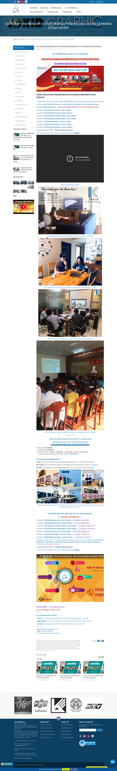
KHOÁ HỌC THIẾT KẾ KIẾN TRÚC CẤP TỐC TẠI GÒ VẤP (23, 147)
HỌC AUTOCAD (19, 72)
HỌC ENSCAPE (18, 100)
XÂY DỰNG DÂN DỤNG (20, 125)
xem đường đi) (89, 462)
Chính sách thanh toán (46, 725)
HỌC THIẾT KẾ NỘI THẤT (21, 52)
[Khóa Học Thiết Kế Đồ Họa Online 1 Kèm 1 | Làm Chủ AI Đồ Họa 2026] (31, 182)
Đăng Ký (65, 769)
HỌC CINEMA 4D (19, 108)
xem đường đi (93, 465)
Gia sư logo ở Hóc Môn (49, 650)
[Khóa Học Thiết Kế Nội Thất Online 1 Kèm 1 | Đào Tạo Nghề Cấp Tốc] (16, 191)
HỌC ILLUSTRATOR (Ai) (21, 68)
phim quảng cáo (67, 12)
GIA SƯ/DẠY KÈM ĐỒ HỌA (21, 117)
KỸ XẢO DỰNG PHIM (20, 121)
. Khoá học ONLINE (43, 130)
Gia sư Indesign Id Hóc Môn (48, 647)
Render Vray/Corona (49, 107)
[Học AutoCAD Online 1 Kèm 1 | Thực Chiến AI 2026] (23, 191)
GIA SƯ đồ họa (44, 8)
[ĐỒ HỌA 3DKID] (15, 8)
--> (63, 130)
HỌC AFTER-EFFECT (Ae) (21, 104)
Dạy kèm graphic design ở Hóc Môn (47, 640)
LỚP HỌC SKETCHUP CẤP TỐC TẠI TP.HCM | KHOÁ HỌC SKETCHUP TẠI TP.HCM (23, 158)
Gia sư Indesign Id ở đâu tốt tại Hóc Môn (63, 648)
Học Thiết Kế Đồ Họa (66, 725)
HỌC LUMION (18, 88)
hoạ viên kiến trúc (52, 12)
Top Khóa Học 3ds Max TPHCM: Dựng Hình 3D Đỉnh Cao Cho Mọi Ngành (22, 169)
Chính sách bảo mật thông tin (48, 734)
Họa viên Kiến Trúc (66, 731)
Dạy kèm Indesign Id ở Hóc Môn (60, 642)
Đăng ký (92, 1)
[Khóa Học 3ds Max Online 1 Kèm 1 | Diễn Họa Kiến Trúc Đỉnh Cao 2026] (23, 182)
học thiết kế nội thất (36, 12)
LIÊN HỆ (78, 12)
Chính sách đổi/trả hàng (47, 731)
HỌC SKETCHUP (19, 76)
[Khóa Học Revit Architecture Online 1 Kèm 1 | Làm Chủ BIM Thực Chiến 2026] (31, 186)
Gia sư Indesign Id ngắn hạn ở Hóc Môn (64, 647)
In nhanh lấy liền (56, 8)
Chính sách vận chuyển (47, 728)
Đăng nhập (100, 1)
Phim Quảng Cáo (65, 734)
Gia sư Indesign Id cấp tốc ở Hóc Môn (55, 645)
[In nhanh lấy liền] (63, 8)
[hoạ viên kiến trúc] (60, 12)
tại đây (77, 133)
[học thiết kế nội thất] (45, 12)
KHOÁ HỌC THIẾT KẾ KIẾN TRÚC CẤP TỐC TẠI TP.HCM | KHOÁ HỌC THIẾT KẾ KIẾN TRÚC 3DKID (23, 136)
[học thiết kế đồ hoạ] (79, 8)
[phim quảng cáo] (74, 12)
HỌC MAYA (17, 113)
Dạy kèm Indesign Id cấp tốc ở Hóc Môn (66, 640)
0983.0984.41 (8, 764)
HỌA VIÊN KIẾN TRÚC (20, 60)
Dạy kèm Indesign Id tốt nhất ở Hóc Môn (50, 644)
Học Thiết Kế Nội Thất (67, 728)
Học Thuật (22, 39)
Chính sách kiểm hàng (46, 737)
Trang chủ (15, 39)
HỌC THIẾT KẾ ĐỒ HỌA (20, 56)
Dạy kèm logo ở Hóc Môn (67, 644)
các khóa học (34, 8)
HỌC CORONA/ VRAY (20, 84)
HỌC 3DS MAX (18, 80)
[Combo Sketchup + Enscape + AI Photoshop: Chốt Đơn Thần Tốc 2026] (16, 182)
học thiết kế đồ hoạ (71, 8)
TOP (58, 718)
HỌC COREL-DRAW (19, 96)
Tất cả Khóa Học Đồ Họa (67, 737)
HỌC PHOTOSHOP (19, 64)
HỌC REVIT (17, 92)
